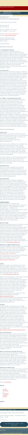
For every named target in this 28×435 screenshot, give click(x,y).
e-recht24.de (7, 382)
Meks (18, 428)
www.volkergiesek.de (10, 35)
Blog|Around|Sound (7, 7)
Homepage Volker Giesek (12, 12)
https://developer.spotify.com (11, 274)
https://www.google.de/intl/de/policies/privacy (13, 329)
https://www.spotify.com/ (7, 296)
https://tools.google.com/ (13, 242)
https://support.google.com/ (7, 259)
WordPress (3, 430)
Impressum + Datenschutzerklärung (12, 433)
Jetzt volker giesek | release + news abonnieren (14, 424)
